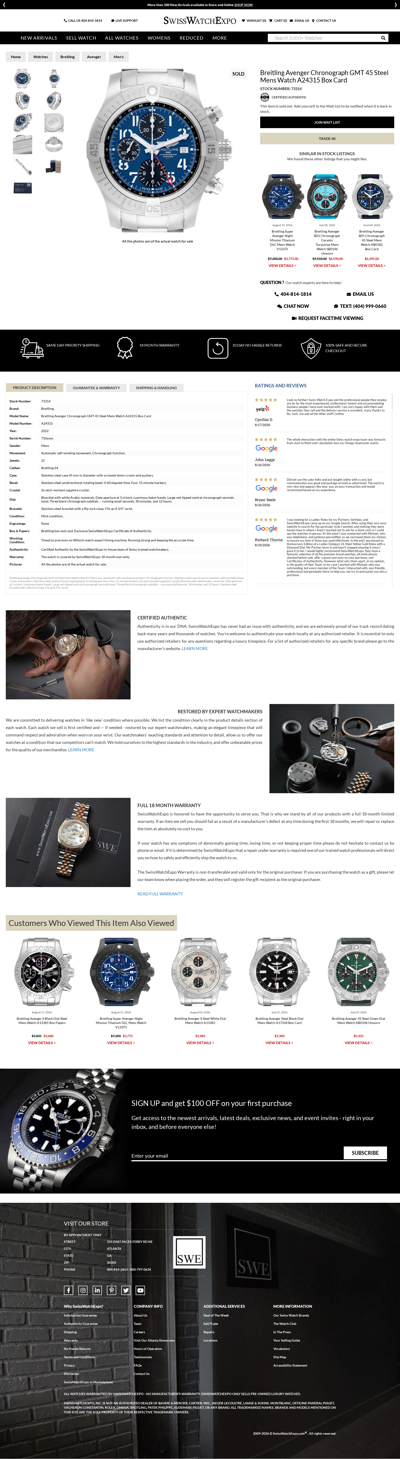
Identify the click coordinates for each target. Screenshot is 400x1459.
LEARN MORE (195, 648)
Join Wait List (327, 122)
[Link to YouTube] (140, 1290)
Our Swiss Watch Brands (291, 1315)
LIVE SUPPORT (127, 20)
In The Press (282, 1332)
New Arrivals (39, 38)
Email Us (363, 294)
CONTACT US (326, 20)
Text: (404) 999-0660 (362, 306)
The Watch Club (284, 1324)
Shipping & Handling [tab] (156, 387)
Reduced (192, 38)
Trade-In (327, 138)
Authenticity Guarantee (81, 1324)
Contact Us (142, 1374)
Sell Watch (81, 38)
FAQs (138, 1365)
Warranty (71, 1340)
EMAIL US (301, 20)
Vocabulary (281, 1349)
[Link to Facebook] (68, 1290)
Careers (139, 1332)
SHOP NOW (243, 5)
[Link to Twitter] (126, 1290)
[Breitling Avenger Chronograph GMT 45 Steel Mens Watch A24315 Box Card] (157, 150)
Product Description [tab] (34, 387)
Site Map (279, 1357)
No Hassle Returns (77, 1349)
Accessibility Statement (290, 1365)
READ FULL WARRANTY (160, 893)
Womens (159, 38)
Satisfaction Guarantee (80, 1315)
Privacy (69, 1365)
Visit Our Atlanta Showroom (154, 1340)
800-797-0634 (140, 1269)
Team (137, 1324)
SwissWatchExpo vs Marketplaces (88, 1382)
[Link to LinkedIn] (97, 1290)
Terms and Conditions (79, 1357)
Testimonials (143, 1357)
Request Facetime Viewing (330, 318)
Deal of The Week (216, 1315)
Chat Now (296, 306)
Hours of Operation (148, 1349)
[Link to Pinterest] (111, 1290)
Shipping (70, 1332)
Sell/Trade (210, 1324)
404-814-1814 (91, 20)
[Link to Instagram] (83, 1290)
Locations (210, 1340)
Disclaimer (71, 1374)
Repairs (208, 1332)
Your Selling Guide (286, 1340)
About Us (140, 1315)
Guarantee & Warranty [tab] (96, 387)
